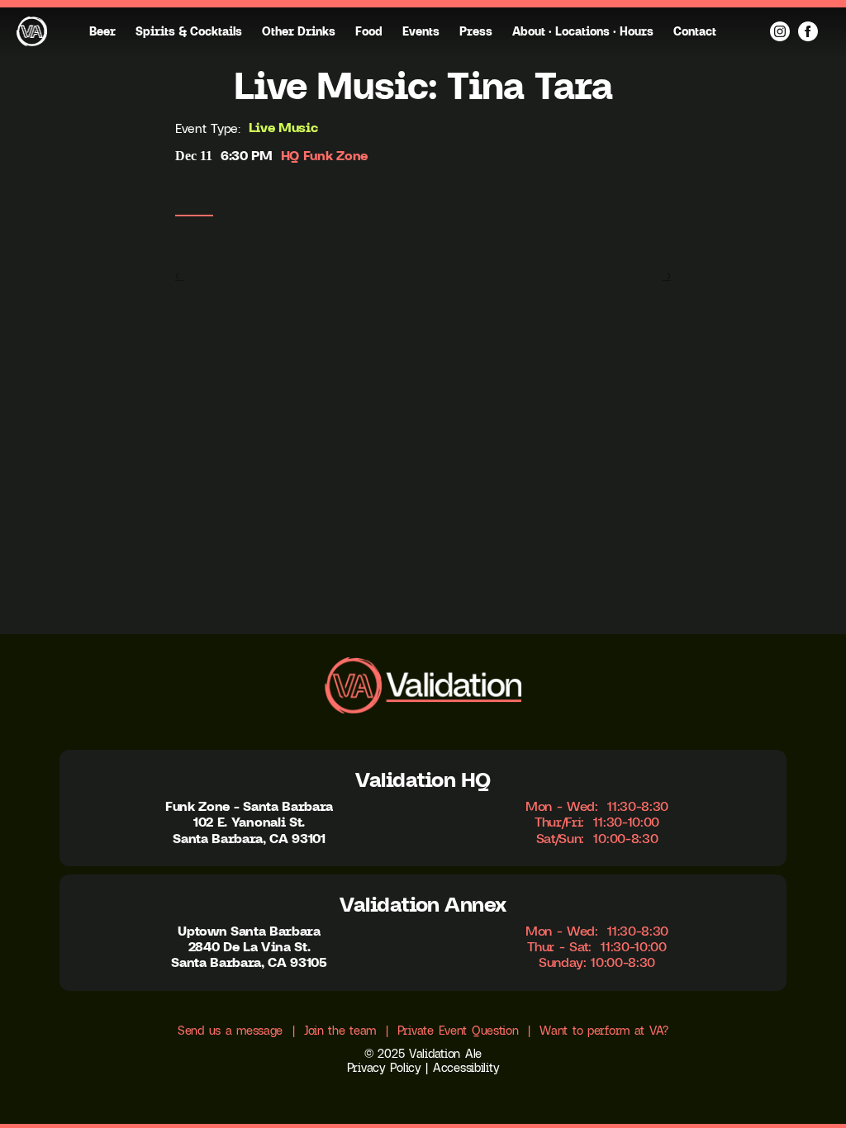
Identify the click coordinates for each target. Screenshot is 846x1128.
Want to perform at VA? (603, 1030)
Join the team (340, 1030)
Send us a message (230, 1030)
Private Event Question (458, 1030)
